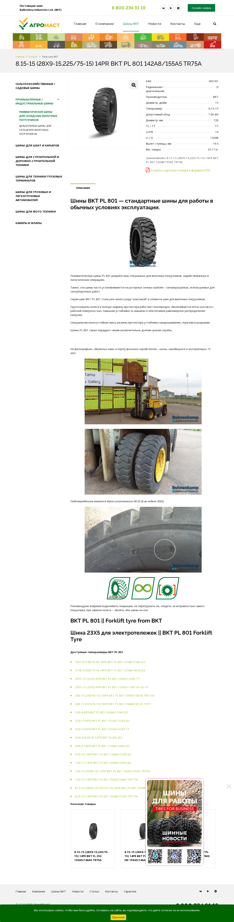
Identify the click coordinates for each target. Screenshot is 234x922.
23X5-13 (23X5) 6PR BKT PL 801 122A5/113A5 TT (107, 678)
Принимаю (118, 917)
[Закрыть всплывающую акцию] (229, 786)
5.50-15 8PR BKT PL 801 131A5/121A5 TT (102, 729)
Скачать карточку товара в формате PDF (180, 170)
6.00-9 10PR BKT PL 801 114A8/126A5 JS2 (102, 746)
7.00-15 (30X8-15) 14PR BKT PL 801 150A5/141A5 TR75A (112, 771)
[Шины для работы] (174, 822)
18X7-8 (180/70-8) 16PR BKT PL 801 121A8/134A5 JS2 (110, 662)
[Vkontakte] (163, 8)
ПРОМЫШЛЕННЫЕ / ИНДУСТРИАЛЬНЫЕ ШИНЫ (34, 101)
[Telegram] (178, 8)
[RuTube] (171, 8)
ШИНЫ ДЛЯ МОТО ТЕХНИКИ (36, 211)
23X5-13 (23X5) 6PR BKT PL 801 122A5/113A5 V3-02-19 (111, 687)
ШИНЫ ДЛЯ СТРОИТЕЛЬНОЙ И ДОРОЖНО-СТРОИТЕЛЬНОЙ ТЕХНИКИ (37, 161)
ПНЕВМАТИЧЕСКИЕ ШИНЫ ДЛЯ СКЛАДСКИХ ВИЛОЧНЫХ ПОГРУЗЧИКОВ (38, 116)
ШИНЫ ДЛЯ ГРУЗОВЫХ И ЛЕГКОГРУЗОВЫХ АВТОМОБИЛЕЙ (33, 196)
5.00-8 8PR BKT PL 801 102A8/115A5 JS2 (101, 712)
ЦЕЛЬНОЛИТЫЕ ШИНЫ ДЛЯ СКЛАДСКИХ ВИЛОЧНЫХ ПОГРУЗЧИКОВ (35, 129)
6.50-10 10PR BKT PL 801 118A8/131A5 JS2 (103, 754)
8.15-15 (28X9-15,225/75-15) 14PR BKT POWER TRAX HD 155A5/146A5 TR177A (142, 856)
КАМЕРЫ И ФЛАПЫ (29, 223)
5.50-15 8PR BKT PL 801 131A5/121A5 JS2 (102, 720)
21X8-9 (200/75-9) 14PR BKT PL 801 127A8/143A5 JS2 (110, 670)
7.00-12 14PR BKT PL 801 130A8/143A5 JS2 (103, 762)
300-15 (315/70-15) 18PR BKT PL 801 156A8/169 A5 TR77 (113, 704)
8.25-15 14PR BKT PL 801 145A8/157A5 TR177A (106, 796)
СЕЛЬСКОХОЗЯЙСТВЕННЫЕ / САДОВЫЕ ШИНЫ (35, 86)
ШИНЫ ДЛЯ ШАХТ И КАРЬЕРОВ (37, 145)
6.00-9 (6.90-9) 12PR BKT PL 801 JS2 (98, 737)
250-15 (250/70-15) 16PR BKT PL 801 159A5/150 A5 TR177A (114, 695)
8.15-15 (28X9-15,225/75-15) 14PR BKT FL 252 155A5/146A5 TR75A (91, 856)
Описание (83, 188)
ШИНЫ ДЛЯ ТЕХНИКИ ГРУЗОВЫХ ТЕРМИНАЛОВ (39, 178)
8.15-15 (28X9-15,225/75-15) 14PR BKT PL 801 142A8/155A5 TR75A (119, 788)
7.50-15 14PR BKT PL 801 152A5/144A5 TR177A (106, 779)
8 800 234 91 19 (129, 7)
